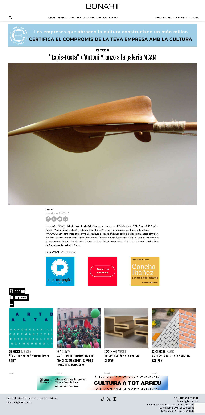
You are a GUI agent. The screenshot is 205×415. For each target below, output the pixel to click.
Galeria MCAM (53, 252)
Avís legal (11, 398)
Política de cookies (37, 398)
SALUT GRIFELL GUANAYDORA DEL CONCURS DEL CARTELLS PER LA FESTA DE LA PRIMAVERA (76, 360)
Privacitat (22, 398)
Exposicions (102, 50)
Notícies (61, 351)
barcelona (51, 213)
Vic (68, 351)
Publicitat (52, 398)
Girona (27, 351)
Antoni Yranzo (69, 252)
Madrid (122, 351)
